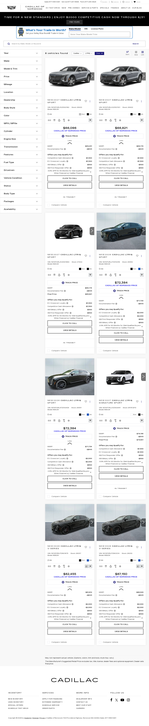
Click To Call (70, 178)
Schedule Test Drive (18, 708)
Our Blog (137, 8)
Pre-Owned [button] (74, 8)
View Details (69, 185)
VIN (86, 28)
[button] (92, 76)
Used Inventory (16, 702)
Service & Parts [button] (90, 8)
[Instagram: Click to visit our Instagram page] (129, 700)
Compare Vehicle (59, 205)
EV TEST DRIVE (53, 8)
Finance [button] (115, 8)
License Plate (97, 28)
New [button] (64, 8)
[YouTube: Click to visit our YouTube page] (123, 700)
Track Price (71, 136)
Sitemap (35, 718)
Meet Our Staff (84, 705)
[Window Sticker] (90, 120)
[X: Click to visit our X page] (117, 700)
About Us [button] (125, 8)
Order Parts (48, 708)
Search (136, 44)
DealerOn (27, 718)
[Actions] (90, 101)
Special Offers (15, 705)
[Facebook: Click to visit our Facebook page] (112, 700)
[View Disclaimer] (69, 120)
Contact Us (82, 702)
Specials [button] (104, 8)
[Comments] (86, 566)
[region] (69, 159)
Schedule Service (51, 705)
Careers (80, 708)
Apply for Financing (52, 699)
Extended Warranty (52, 702)
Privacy (43, 718)
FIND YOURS (74, 22)
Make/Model (75, 28)
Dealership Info (84, 699)
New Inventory (15, 699)
